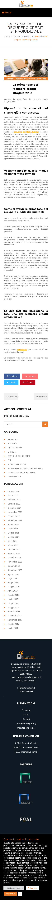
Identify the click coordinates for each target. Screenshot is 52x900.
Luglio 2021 (13, 528)
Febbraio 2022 (14, 499)
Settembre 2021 (15, 520)
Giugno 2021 (13, 532)
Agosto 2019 (13, 595)
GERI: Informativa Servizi (26, 743)
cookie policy (23, 870)
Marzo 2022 (13, 495)
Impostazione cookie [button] (14, 888)
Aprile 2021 (13, 541)
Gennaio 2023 (14, 491)
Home (7, 36)
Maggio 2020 (13, 586)
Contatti (26, 719)
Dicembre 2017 (14, 615)
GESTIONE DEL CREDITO (22, 36)
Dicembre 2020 (14, 557)
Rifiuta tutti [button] (32, 888)
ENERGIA (12, 451)
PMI (9, 460)
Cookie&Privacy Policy (26, 723)
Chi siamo (26, 710)
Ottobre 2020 (14, 566)
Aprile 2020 (13, 590)
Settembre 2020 (15, 570)
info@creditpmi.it (27, 688)
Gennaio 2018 (14, 611)
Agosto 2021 (13, 524)
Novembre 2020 (15, 561)
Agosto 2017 (13, 624)
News (26, 714)
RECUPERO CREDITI (17, 464)
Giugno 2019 (13, 603)
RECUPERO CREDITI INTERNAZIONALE (25, 468)
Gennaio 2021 (14, 553)
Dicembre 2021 (14, 508)
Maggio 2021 (13, 537)
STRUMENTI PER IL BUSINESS (21, 472)
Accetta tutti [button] (11, 893)
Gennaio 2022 (14, 503)
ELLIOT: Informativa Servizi (26, 747)
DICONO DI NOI (15, 447)
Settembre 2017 (15, 619)
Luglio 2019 (13, 599)
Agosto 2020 (13, 574)
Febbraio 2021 (14, 549)
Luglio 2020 (13, 578)
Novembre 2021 (15, 512)
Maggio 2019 (13, 607)
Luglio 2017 (13, 628)
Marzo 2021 (13, 545)
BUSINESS (12, 443)
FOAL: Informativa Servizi (26, 752)
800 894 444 (27, 691)
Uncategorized (14, 476)
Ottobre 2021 (14, 516)
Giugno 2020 (13, 582)
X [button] (20, 893)
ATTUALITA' (13, 439)
